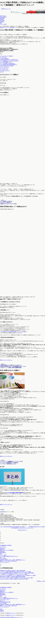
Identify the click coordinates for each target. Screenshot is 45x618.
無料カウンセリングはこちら (6, 360)
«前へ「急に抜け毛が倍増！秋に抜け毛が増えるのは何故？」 (13, 526)
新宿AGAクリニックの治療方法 (6, 550)
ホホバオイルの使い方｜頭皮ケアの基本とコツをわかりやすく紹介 (14, 578)
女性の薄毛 (2, 20)
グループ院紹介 (3, 558)
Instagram (9, 585)
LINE (1, 585)
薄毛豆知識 (2, 18)
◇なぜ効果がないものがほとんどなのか (9, 60)
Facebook (5, 585)
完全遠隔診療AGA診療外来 (5, 545)
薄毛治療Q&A (3, 552)
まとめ (2, 71)
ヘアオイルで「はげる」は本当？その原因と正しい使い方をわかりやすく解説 (16, 577)
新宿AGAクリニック (11, 613)
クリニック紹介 (3, 24)
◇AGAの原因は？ (4, 58)
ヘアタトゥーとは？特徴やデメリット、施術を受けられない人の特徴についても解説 (18, 575)
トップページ (3, 546)
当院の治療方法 (3, 16)
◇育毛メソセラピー (5, 70)
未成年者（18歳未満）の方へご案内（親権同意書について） (12, 559)
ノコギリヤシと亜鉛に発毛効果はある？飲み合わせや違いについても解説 (15, 571)
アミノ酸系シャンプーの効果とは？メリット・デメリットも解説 (13, 574)
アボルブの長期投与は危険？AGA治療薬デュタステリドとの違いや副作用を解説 (17, 572)
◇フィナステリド (4, 66)
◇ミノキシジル (4, 69)
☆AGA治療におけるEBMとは (7, 63)
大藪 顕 (1, 511)
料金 (1, 22)
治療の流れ (2, 548)
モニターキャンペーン (4, 599)
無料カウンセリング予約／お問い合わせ (8, 561)
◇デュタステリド (4, 68)
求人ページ (2, 557)
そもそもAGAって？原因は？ (6, 56)
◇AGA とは (3, 57)
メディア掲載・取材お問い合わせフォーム (9, 556)
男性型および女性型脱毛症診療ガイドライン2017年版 (14, 331)
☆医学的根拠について (5, 62)
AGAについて (3, 15)
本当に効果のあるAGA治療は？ (7, 65)
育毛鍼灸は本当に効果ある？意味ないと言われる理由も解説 (12, 570)
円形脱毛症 (20, 492)
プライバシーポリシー (4, 562)
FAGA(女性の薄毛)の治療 (12, 492)
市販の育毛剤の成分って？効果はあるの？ (9, 59)
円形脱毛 (2, 19)
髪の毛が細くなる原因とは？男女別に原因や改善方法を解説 (12, 576)
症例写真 (2, 21)
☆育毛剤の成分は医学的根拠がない (8, 64)
